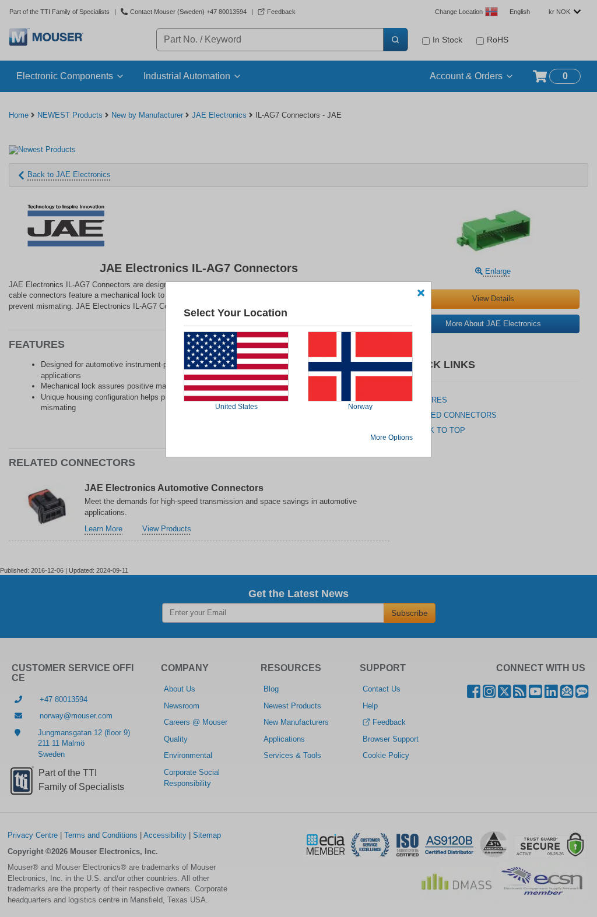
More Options (391, 437)
